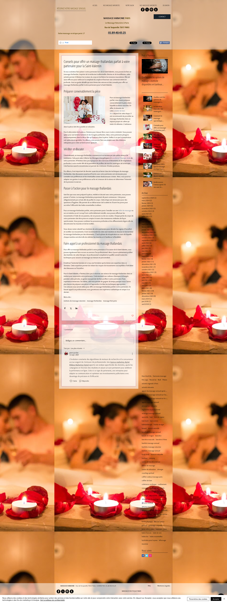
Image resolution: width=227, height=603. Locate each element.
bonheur (145, 458)
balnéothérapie (147, 424)
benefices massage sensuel (151, 432)
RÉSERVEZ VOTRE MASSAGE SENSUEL (71, 8)
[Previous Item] (145, 66)
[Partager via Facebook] (65, 308)
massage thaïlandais (94, 301)
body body (145, 454)
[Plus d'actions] (132, 353)
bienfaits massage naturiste (151, 447)
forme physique (147, 522)
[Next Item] (164, 66)
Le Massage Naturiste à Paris (117, 23)
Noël (159, 380)
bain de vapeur (159, 417)
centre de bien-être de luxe (151, 462)
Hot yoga (145, 380)
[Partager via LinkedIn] (76, 308)
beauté (144, 428)
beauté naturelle (153, 428)
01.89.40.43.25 (111, 586)
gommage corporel (155, 525)
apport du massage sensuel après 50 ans (155, 391)
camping (152, 458)
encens (156, 514)
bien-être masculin (148, 439)
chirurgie (160, 469)
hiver (165, 529)
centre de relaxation (149, 469)
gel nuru (144, 525)
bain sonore (154, 421)
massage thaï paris (110, 301)
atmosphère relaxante (149, 406)
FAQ (149, 586)
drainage (145, 495)
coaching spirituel (148, 473)
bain (151, 417)
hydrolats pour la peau (149, 540)
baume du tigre (159, 424)
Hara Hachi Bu (146, 376)
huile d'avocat (146, 533)
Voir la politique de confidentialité (52, 600)
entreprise (163, 514)
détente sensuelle (161, 510)
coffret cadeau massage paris (152, 477)
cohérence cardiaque (149, 484)
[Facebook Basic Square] (143, 555)
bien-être (158, 436)
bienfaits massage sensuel (151, 451)
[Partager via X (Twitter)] (71, 308)
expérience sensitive (149, 518)
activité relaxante (148, 387)
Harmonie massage (159, 376)
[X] (147, 9)
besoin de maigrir (148, 436)
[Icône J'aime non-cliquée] (70, 381)
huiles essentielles (156, 536)
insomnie (145, 544)
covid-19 (160, 492)
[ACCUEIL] (60, 43)
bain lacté (145, 421)
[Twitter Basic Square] (146, 555)
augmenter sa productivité (151, 410)
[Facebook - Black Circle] (143, 9)
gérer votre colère (148, 529)
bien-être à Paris (161, 439)
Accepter (216, 599)
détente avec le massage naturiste (154, 499)
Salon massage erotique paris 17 (71, 33)
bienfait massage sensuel (150, 443)
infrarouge (162, 540)
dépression (153, 495)
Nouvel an (153, 380)
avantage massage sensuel (151, 413)
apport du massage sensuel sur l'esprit (155, 395)
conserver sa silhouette (150, 488)
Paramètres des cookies (198, 599)
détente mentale (147, 503)
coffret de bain (147, 480)
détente (161, 495)
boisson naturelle (157, 454)
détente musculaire (148, 507)
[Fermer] (224, 599)
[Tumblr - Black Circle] (156, 9)
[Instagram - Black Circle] (151, 9)
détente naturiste (148, 510)
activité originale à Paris (150, 383)
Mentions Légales (163, 586)
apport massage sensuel (150, 402)
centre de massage (148, 466)
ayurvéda (145, 417)
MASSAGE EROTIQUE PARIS (131, 591)
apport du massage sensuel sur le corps (155, 398)
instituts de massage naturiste (74, 301)
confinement (162, 484)
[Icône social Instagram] (150, 555)
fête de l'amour (159, 522)
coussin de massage (149, 492)
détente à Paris (147, 514)
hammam (159, 529)
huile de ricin (157, 533)
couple (162, 488)
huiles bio (145, 536)
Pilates (164, 380)
